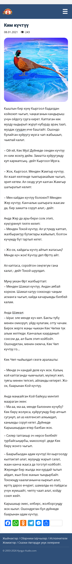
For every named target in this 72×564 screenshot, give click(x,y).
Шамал (17, 312)
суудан (20, 129)
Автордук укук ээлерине (44, 542)
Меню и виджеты (65, 12)
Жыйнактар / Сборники (18, 538)
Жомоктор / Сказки (15, 542)
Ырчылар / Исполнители (50, 538)
